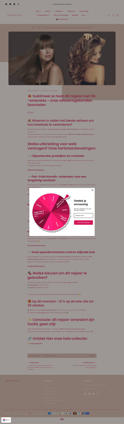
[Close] (92, 190)
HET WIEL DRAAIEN (83, 222)
